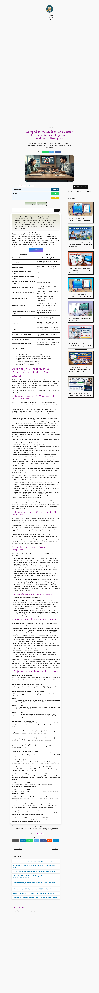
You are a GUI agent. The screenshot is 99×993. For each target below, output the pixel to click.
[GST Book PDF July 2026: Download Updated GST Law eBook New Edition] (80, 210)
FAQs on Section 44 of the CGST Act (25, 364)
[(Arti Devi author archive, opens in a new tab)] (71, 191)
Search (56, 210)
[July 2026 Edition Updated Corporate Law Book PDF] (80, 309)
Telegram (56, 840)
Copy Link (15, 840)
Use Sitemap (42, 204)
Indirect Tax (22, 185)
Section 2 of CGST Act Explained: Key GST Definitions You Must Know (34, 871)
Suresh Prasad (38, 826)
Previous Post (18, 849)
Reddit (49, 840)
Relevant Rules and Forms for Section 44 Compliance (31, 359)
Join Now (55, 189)
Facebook (58, 152)
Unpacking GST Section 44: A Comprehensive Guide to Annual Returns (34, 355)
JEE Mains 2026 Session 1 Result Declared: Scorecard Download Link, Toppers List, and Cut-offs (79, 369)
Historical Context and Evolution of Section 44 (30, 361)
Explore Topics (30, 204)
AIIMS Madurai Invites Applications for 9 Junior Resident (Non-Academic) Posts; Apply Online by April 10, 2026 (80, 343)
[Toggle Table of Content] (13, 352)
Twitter (51, 152)
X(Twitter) (54, 829)
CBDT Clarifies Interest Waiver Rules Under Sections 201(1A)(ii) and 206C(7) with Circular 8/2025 (80, 270)
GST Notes (30, 185)
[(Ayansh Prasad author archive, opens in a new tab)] (79, 191)
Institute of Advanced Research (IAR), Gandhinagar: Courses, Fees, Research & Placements (80, 244)
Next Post (55, 849)
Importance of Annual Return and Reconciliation (30, 363)
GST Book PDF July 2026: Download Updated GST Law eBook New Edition (35, 889)
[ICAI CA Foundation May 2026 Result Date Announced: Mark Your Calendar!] (80, 384)
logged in (22, 911)
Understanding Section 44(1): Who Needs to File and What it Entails (35, 356)
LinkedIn (48, 829)
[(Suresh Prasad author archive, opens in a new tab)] (89, 191)
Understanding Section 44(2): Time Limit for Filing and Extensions (35, 358)
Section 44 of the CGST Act (22, 217)
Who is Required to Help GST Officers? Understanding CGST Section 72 (34, 893)
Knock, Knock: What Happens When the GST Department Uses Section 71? (37, 439)
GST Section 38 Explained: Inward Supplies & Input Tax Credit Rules (33, 861)
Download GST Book (36, 250)
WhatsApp (45, 152)
